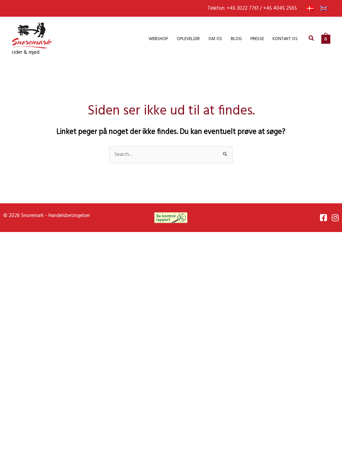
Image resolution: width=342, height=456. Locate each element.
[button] (312, 39)
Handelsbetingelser (69, 216)
